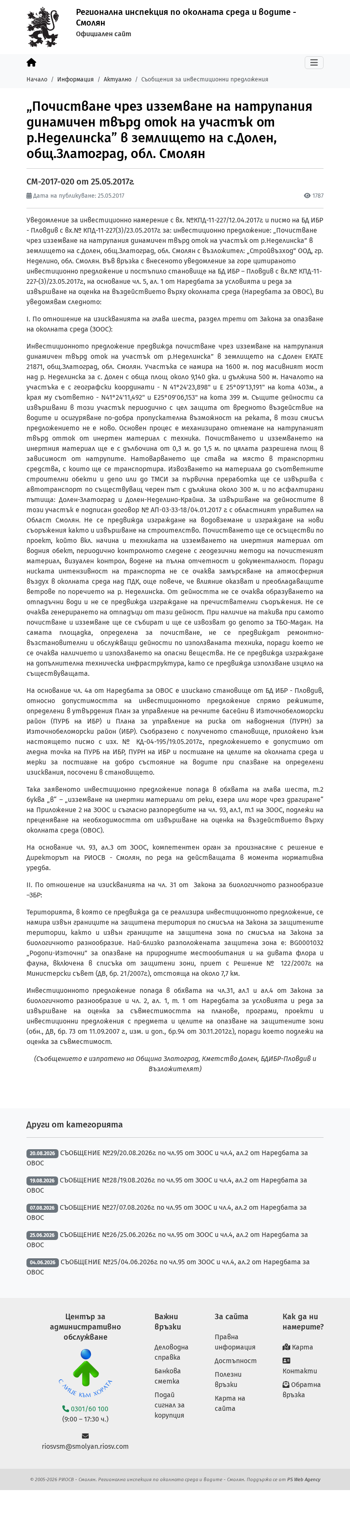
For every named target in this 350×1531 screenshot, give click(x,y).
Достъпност (236, 1361)
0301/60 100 (88, 1409)
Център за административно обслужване (85, 1327)
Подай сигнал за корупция (170, 1405)
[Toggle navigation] (314, 62)
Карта (301, 1347)
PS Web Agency (304, 1479)
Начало (36, 79)
